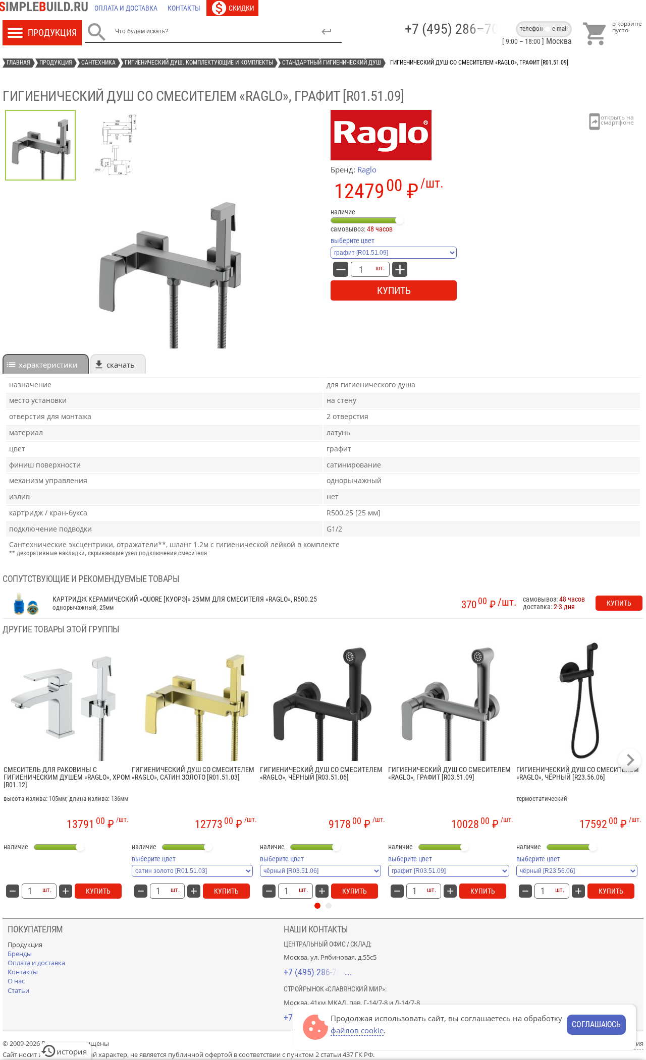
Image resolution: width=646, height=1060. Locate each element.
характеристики (48, 365)
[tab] (46, 364)
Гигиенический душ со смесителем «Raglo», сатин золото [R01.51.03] (193, 773)
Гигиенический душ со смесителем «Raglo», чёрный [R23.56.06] (577, 773)
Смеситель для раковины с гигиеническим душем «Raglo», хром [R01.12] (67, 777)
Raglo (366, 169)
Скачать (120, 365)
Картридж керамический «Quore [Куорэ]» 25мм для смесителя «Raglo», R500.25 (184, 599)
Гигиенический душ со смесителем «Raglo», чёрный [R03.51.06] (321, 773)
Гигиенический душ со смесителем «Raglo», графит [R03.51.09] (449, 773)
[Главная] (46, 8)
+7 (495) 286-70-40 (318, 972)
